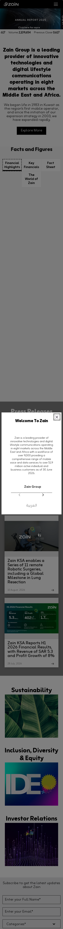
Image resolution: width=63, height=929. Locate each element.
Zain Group (32, 487)
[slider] (31, 489)
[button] (43, 495)
